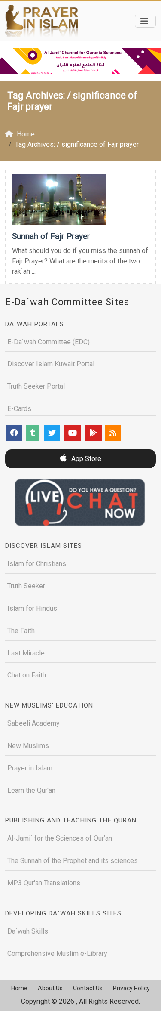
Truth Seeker (26, 586)
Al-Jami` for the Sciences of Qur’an (59, 838)
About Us (50, 988)
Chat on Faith (26, 675)
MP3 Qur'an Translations (43, 883)
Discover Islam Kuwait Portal (50, 364)
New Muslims (28, 746)
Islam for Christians (36, 564)
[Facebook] (14, 433)
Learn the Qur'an (31, 790)
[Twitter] (52, 433)
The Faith (21, 631)
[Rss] (113, 433)
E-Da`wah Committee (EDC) (48, 342)
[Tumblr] (32, 433)
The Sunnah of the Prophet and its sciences (72, 860)
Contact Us (88, 988)
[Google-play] (93, 433)
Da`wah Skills (27, 931)
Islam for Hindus (32, 608)
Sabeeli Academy (33, 723)
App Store (85, 458)
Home (19, 988)
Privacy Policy (131, 988)
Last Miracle (26, 653)
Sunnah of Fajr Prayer (51, 236)
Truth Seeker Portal (36, 386)
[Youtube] (72, 433)
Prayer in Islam (29, 768)
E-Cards (19, 409)
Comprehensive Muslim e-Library (57, 953)
